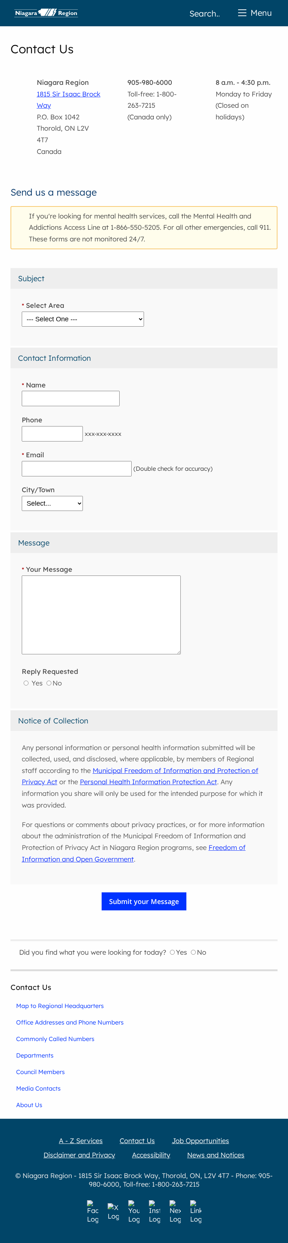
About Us (29, 1105)
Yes (36, 683)
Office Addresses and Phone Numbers (70, 1022)
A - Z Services (81, 1140)
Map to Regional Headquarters (60, 1005)
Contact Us (30, 987)
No (57, 683)
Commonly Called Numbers (55, 1039)
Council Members (40, 1072)
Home (46, 13)
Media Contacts (38, 1088)
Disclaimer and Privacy (79, 1155)
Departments (35, 1055)
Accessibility (151, 1155)
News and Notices (215, 1155)
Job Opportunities (200, 1140)
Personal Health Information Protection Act (148, 781)
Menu (261, 13)
